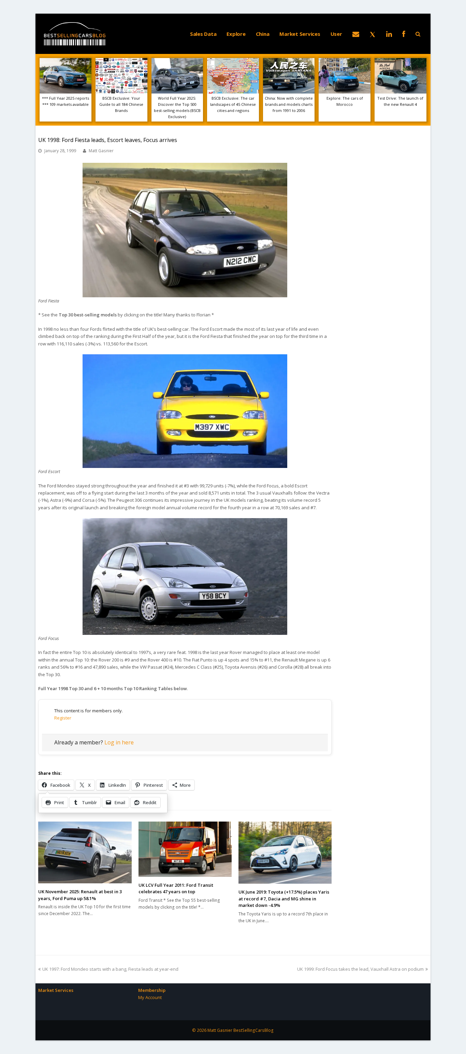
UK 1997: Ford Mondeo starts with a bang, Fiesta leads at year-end (110, 969)
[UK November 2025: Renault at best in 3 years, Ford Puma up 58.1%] (84, 852)
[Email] (355, 33)
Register (62, 718)
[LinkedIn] (389, 33)
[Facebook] (403, 33)
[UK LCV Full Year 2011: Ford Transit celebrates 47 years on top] (185, 849)
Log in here (119, 742)
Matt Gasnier (101, 151)
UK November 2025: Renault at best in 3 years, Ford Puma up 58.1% (80, 894)
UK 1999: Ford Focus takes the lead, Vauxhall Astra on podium (360, 969)
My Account (150, 997)
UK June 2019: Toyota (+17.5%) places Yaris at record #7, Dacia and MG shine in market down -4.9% (283, 898)
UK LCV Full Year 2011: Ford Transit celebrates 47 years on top (176, 888)
